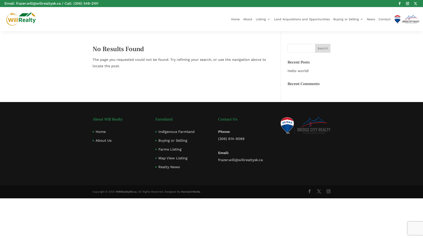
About (247, 19)
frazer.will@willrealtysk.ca (38, 3)
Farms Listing (170, 149)
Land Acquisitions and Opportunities (302, 19)
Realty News (169, 167)
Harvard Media (190, 191)
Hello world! (298, 71)
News (371, 19)
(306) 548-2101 (85, 3)
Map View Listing (172, 158)
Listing (261, 19)
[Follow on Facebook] (400, 3)
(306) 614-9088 (231, 139)
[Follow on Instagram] (407, 3)
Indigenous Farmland (176, 132)
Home (235, 19)
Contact (384, 19)
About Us (103, 140)
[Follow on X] (415, 3)
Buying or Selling (346, 19)
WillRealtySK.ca (126, 191)
